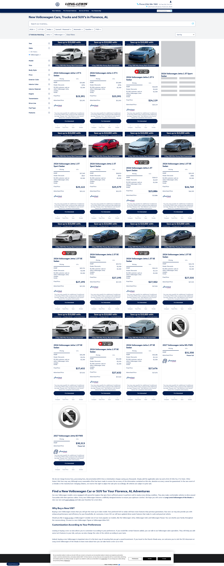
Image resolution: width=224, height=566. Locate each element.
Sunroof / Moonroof (63, 29)
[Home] (57, 4)
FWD (98, 29)
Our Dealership (96, 11)
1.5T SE (41, 29)
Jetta (48, 35)
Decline (150, 558)
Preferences (135, 558)
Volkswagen (58, 35)
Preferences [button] (67, 560)
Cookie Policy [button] (104, 558)
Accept (164, 558)
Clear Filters (70, 35)
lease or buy (69, 518)
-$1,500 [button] (82, 87)
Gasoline (89, 29)
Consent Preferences (13, 564)
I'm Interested (69, 121)
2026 (32, 29)
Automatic (78, 29)
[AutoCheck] (58, 105)
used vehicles (70, 500)
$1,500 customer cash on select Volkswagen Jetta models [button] (61, 89)
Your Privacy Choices (111, 564)
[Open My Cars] (170, 1)
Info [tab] (77, 79)
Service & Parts (84, 11)
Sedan (50, 29)
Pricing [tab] (62, 79)
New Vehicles (56, 11)
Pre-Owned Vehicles (69, 11)
